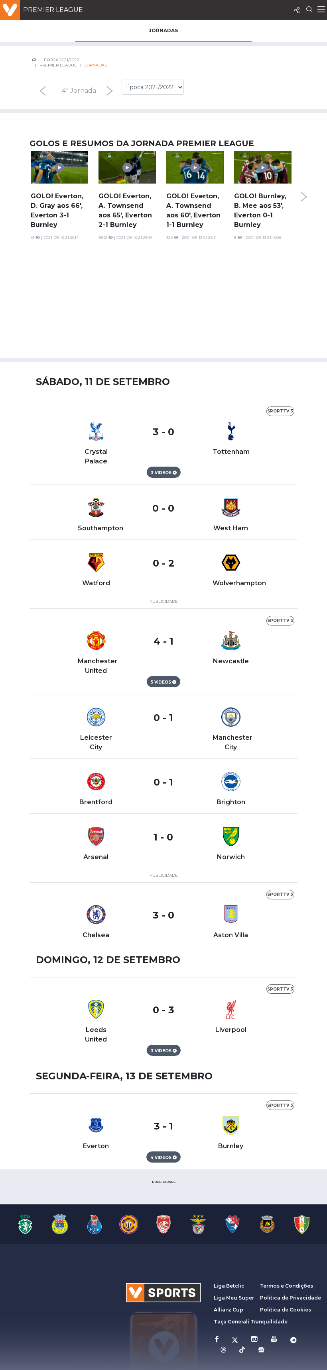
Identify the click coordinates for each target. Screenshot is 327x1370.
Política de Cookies (285, 1310)
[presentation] (42, 91)
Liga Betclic (229, 1286)
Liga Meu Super (234, 1298)
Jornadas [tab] (163, 30)
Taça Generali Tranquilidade (251, 1322)
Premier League (53, 10)
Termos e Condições (286, 1286)
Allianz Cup (228, 1310)
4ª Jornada (79, 90)
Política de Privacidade (290, 1298)
